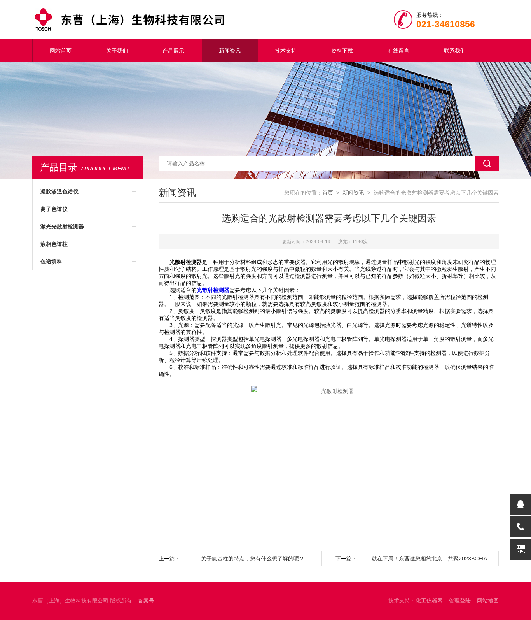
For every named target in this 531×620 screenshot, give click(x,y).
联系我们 (455, 50)
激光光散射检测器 (62, 226)
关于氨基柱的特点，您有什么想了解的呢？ (252, 558)
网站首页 (61, 50)
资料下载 (342, 50)
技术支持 (286, 50)
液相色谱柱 (54, 244)
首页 (327, 193)
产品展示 (173, 50)
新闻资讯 (230, 50)
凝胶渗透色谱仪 (59, 191)
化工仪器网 (429, 600)
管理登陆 (460, 600)
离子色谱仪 (54, 209)
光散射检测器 (213, 290)
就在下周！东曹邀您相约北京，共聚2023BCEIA (429, 558)
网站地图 (488, 600)
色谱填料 (51, 261)
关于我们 (117, 50)
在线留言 (398, 50)
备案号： (149, 600)
